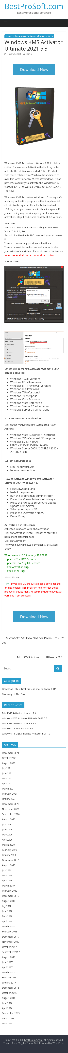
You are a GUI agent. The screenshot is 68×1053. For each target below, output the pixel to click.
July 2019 (7, 870)
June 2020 (7, 829)
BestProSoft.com (33, 6)
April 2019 (7, 880)
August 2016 (8, 997)
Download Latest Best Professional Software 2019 (29, 36)
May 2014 (7, 1023)
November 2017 (10, 941)
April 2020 (7, 839)
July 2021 (7, 768)
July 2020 (7, 824)
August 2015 (8, 1018)
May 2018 (7, 916)
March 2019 (8, 885)
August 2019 (8, 865)
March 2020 (8, 844)
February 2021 (9, 793)
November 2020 (10, 809)
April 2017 (7, 967)
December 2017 (10, 936)
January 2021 (9, 798)
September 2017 (11, 952)
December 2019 (10, 860)
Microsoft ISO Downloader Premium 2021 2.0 (33, 640)
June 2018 (7, 911)
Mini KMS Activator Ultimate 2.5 (41, 657)
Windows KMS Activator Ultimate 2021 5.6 (24, 718)
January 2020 (9, 855)
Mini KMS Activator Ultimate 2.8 (19, 723)
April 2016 (7, 1008)
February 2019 (9, 890)
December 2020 (10, 803)
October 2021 (9, 758)
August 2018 (8, 900)
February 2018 (9, 931)
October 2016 (9, 992)
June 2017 (7, 962)
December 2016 (10, 987)
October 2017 (9, 946)
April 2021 (7, 783)
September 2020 (11, 814)
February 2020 (9, 849)
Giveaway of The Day (13, 694)
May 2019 (7, 875)
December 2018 (10, 895)
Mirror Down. (11, 577)
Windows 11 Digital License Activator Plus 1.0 (26, 733)
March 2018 (8, 926)
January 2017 (9, 982)
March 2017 (8, 972)
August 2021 (8, 763)
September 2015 (11, 1013)
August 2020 (8, 819)
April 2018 (7, 921)
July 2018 (7, 906)
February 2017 (9, 977)
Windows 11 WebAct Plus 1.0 (17, 728)
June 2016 (7, 1003)
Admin (29, 54)
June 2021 (7, 773)
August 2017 (8, 957)
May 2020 (7, 834)
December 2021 (10, 752)
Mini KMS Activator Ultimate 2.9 (19, 713)
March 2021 (8, 788)
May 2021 (7, 778)
